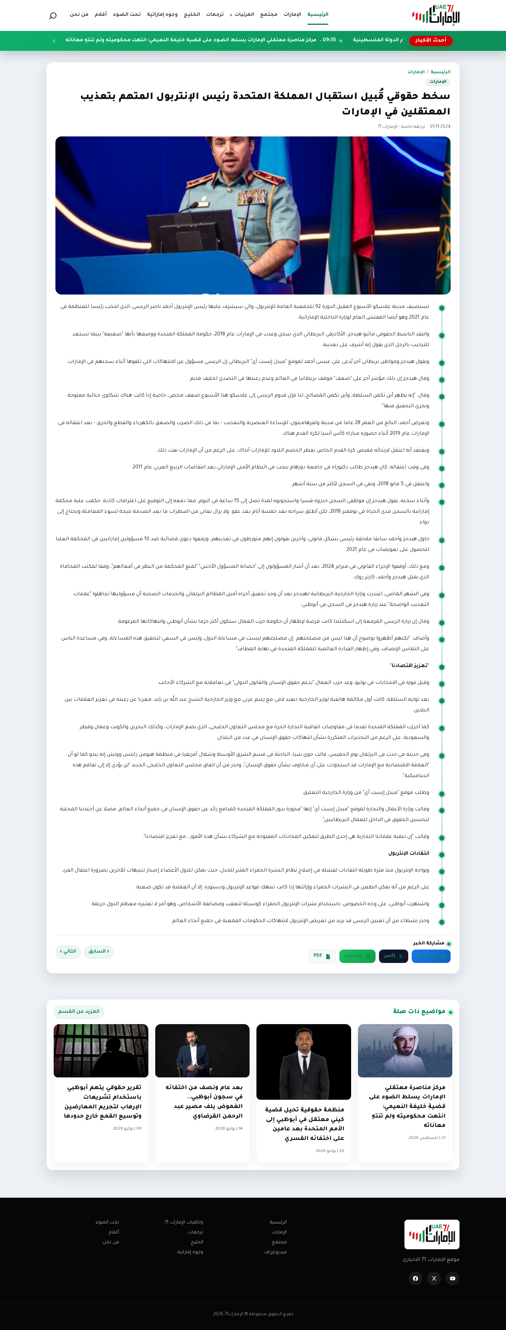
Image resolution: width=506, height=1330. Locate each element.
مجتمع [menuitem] (268, 15)
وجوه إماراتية (190, 1252)
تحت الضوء (107, 1222)
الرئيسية (441, 72)
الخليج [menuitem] (192, 15)
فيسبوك (427, 956)
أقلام (114, 1232)
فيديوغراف (275, 1252)
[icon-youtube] (453, 1278)
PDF (318, 956)
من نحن (111, 1242)
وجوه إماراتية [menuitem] (162, 15)
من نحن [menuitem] (79, 15)
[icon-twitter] (434, 1278)
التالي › (68, 952)
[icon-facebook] (415, 1278)
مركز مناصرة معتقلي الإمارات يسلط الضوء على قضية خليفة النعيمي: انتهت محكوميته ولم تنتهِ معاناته (252, 40)
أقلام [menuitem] (101, 15)
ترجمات (195, 1232)
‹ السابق (98, 952)
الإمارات (416, 72)
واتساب (353, 956)
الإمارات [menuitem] (292, 15)
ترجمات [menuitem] (215, 15)
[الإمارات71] (436, 15)
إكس (389, 956)
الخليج (197, 1242)
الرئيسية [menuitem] (317, 15)
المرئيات (242, 15)
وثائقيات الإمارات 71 (184, 1222)
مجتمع (279, 1242)
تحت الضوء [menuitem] (127, 15)
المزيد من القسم (78, 1012)
